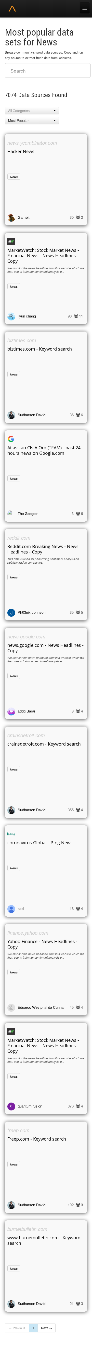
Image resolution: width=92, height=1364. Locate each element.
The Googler (28, 513)
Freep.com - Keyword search (36, 1139)
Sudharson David (31, 414)
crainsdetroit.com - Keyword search (44, 744)
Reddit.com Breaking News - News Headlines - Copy (43, 549)
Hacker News (20, 151)
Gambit (23, 217)
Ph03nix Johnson (31, 612)
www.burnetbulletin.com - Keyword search (43, 1240)
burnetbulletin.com (27, 1228)
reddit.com (18, 537)
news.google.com (26, 636)
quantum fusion (30, 1105)
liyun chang (27, 315)
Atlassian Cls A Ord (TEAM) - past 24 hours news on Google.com (43, 450)
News (14, 177)
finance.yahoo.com (27, 932)
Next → (46, 1327)
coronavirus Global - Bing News (40, 843)
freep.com (18, 1130)
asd (21, 908)
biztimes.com (21, 340)
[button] (32, 110)
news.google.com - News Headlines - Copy (45, 647)
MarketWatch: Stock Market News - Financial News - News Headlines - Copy (43, 255)
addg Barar (26, 710)
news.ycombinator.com (32, 142)
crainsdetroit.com (26, 735)
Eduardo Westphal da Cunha (41, 1007)
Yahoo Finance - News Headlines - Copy (42, 944)
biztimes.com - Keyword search (39, 349)
